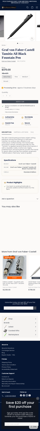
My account (6, 386)
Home (3, 45)
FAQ (32, 132)
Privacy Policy (6, 367)
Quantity (5, 92)
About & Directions (8, 348)
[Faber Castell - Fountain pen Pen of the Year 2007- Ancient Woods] (14, 273)
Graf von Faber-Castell (24, 251)
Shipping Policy (7, 362)
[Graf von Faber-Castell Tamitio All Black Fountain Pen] (14, 227)
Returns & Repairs (8, 379)
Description (6, 132)
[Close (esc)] (37, 398)
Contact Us (5, 377)
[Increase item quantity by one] (9, 95)
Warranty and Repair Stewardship (13, 384)
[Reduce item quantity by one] (3, 95)
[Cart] (32, 7)
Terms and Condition (9, 365)
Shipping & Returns (21, 132)
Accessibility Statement (9, 369)
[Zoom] (32, 38)
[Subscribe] (34, 308)
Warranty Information (9, 381)
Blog (3, 353)
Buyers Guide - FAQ (8, 355)
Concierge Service (8, 350)
